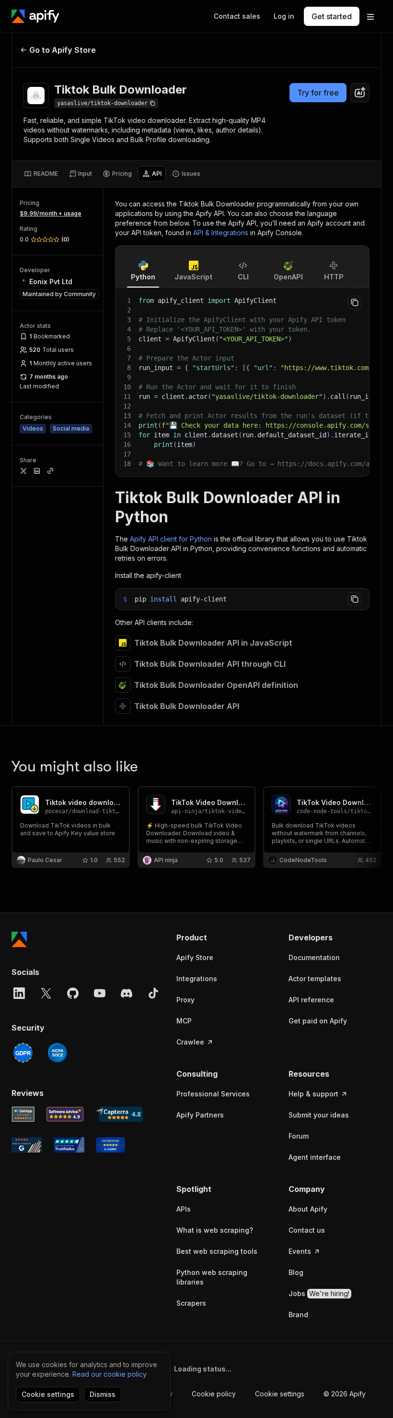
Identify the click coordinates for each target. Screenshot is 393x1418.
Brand (298, 1314)
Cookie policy (214, 1394)
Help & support (313, 1094)
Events (300, 1251)
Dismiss (103, 1394)
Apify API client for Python (171, 539)
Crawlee (190, 1042)
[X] (46, 993)
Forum (299, 1136)
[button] (222, 937)
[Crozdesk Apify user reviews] (110, 1145)
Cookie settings (279, 1394)
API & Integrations (220, 232)
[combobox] (360, 92)
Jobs (319, 1293)
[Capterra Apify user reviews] (119, 1114)
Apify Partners (200, 1115)
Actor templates (315, 978)
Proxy (185, 1000)
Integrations (196, 978)
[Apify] (35, 16)
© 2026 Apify (345, 1394)
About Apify (308, 1209)
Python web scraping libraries (211, 1277)
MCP (184, 1021)
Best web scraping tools (216, 1251)
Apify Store (194, 957)
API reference (311, 1000)
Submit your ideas (319, 1115)
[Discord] (126, 993)
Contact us (307, 1230)
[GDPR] (23, 1052)
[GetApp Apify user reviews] (23, 1114)
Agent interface (315, 1157)
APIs (183, 1209)
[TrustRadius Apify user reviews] (69, 1145)
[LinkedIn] (19, 993)
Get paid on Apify (318, 1021)
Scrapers (191, 1303)
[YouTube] (99, 993)
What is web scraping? (214, 1230)
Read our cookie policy (109, 1374)
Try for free (318, 92)
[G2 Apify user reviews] (27, 1145)
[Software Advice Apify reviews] (65, 1114)
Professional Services (213, 1094)
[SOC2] (57, 1052)
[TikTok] (153, 993)
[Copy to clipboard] (354, 302)
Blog (296, 1272)
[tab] (41, 173)
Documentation (314, 957)
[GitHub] (73, 993)
